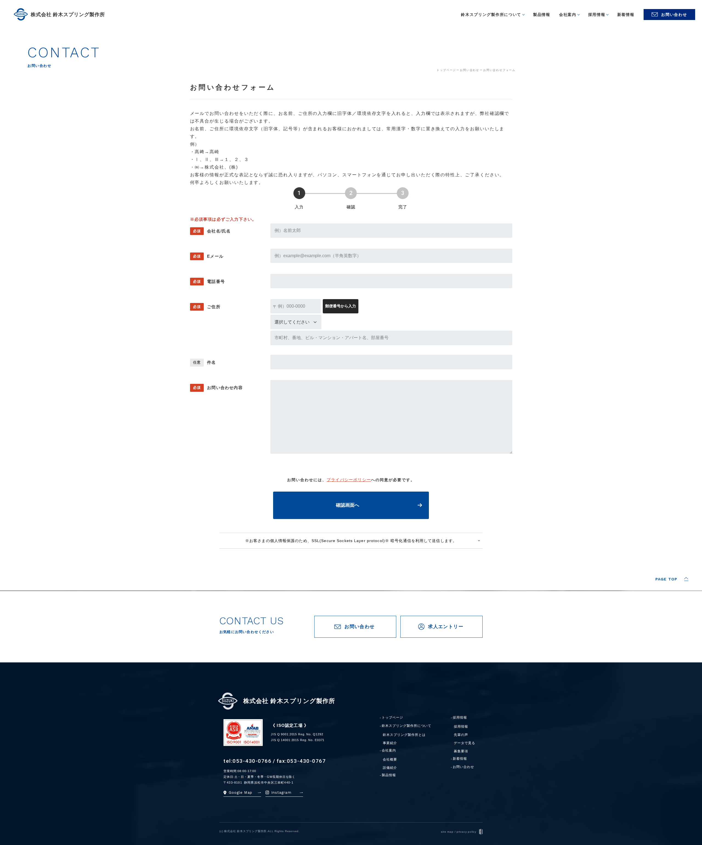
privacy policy (466, 831)
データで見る (464, 743)
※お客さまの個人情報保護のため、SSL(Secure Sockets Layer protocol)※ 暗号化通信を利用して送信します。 (351, 540)
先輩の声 (461, 735)
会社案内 (389, 750)
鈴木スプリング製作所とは (404, 735)
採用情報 (460, 717)
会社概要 (390, 759)
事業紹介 (390, 743)
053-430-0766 (252, 761)
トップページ (392, 717)
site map (447, 831)
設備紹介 (390, 768)
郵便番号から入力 (340, 306)
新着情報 (460, 759)
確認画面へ (347, 505)
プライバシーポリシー (349, 479)
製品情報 (389, 775)
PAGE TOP (666, 579)
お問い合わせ (463, 767)
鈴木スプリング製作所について (406, 726)
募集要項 (461, 751)
